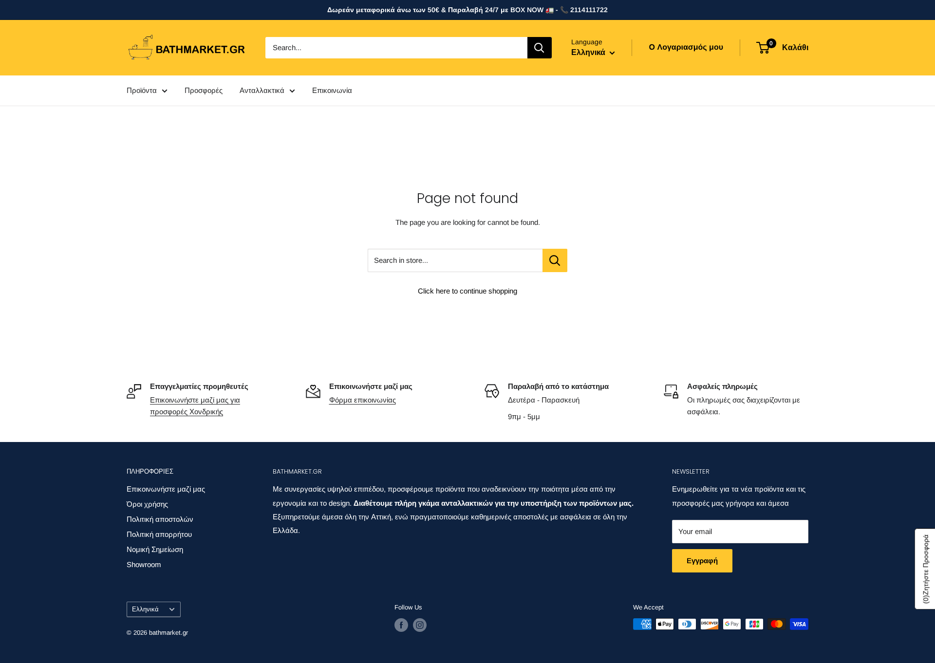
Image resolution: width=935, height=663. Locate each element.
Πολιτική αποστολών (160, 519)
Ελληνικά (145, 609)
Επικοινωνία (332, 90)
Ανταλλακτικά (262, 90)
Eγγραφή (702, 560)
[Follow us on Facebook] (401, 625)
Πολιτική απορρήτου (159, 534)
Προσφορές (204, 90)
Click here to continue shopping (467, 291)
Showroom (144, 564)
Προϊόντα (142, 90)
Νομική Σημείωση (155, 549)
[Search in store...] (554, 260)
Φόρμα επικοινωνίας (362, 400)
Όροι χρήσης (147, 504)
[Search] (539, 47)
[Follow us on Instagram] (420, 625)
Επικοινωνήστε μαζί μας (166, 489)
